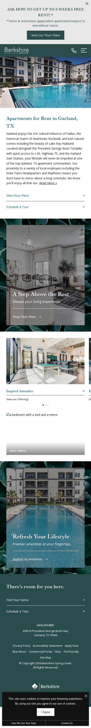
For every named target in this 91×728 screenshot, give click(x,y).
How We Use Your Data (23, 723)
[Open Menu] (84, 50)
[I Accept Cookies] (86, 696)
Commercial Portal (40, 651)
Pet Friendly (71, 651)
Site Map (45, 657)
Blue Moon (19, 651)
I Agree (45, 712)
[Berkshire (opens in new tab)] (45, 686)
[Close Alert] (87, 4)
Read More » (48, 183)
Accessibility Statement (47, 646)
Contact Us (67, 723)
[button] (43, 405)
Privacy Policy (21, 646)
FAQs (58, 651)
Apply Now (71, 646)
